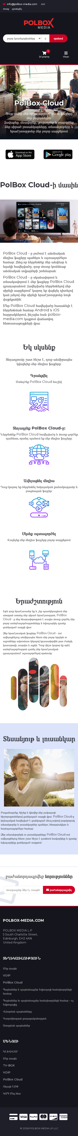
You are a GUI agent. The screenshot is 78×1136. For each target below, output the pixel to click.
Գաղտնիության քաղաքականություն (24, 1018)
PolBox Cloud (12, 982)
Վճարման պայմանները (17, 1011)
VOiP (6, 975)
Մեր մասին (10, 968)
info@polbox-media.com (21, 4)
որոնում (58, 38)
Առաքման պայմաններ (16, 1025)
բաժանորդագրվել (60, 890)
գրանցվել (17, 8)
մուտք (6, 8)
